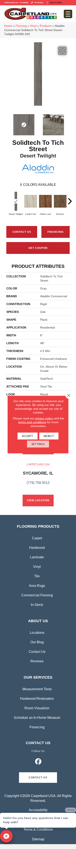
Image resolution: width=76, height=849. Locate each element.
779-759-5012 (38, 2)
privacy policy (44, 418)
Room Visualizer (36, 708)
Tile (37, 576)
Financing (37, 727)
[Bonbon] (60, 201)
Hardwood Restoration (37, 698)
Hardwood (37, 547)
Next (70, 123)
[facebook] (38, 762)
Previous (6, 123)
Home (8, 25)
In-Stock (37, 605)
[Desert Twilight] (15, 201)
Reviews (36, 661)
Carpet (37, 538)
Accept (27, 436)
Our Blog (37, 642)
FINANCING (56, 231)
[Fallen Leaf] (45, 201)
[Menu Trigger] (68, 14)
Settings (38, 444)
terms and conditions (32, 422)
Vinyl (33, 25)
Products (46, 25)
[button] (38, 777)
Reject (49, 436)
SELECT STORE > (56, 2)
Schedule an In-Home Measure (37, 717)
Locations (37, 632)
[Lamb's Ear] (30, 201)
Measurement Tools (37, 689)
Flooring (21, 25)
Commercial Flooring (37, 595)
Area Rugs (37, 585)
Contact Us (21, 231)
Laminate (37, 557)
